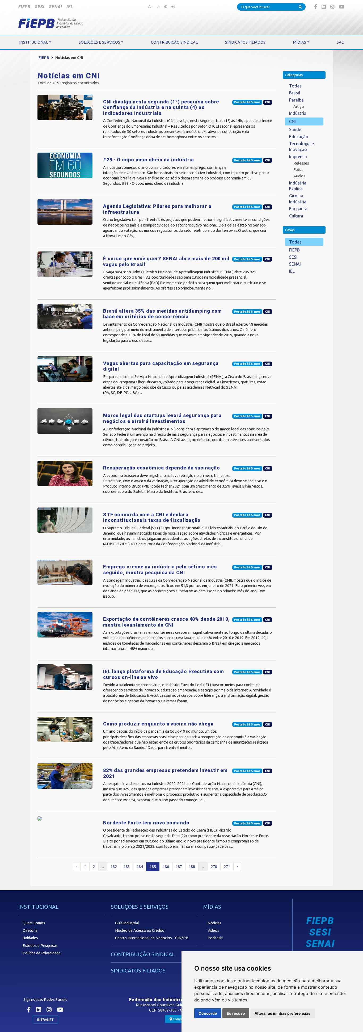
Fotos (298, 169)
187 (179, 867)
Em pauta (298, 208)
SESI (40, 6)
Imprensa (298, 156)
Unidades (30, 938)
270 (214, 867)
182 (114, 867)
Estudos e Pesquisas (40, 945)
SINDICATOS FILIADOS (138, 970)
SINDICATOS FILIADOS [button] (245, 42)
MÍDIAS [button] (299, 42)
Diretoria (30, 930)
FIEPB (24, 6)
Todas (295, 85)
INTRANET (45, 1019)
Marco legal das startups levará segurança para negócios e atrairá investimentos (162, 418)
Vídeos (213, 930)
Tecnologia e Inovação (301, 146)
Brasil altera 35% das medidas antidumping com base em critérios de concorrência (162, 314)
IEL (69, 6)
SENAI (55, 6)
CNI (292, 121)
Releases (301, 163)
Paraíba (296, 100)
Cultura (296, 215)
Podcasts (215, 938)
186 (166, 867)
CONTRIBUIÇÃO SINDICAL (143, 954)
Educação (298, 136)
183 (127, 867)
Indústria (297, 113)
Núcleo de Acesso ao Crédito (139, 930)
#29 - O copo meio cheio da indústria (148, 159)
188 (192, 867)
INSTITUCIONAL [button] (33, 42)
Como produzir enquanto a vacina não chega (158, 724)
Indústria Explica (297, 186)
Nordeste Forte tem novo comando (146, 822)
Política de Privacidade (42, 953)
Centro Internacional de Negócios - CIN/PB (151, 938)
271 (227, 867)
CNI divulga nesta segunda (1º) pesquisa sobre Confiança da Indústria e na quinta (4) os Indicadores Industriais (161, 107)
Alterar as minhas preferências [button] (282, 1013)
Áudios (299, 176)
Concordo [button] (208, 1013)
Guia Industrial (127, 923)
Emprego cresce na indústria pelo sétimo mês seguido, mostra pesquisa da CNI (160, 569)
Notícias (214, 923)
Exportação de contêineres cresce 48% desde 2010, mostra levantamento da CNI (166, 622)
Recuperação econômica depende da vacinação (161, 468)
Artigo (298, 106)
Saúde (295, 129)
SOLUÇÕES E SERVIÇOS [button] (99, 42)
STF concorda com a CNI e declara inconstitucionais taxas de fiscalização (152, 517)
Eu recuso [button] (236, 1013)
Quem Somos (34, 923)
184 (140, 867)
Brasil (294, 92)
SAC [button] (340, 42)
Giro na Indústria (297, 198)
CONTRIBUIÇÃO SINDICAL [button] (174, 42)
